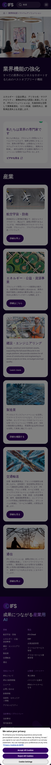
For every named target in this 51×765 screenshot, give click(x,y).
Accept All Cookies (25, 750)
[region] (25, 746)
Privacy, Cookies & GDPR (13, 745)
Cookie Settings (25, 762)
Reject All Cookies (25, 756)
